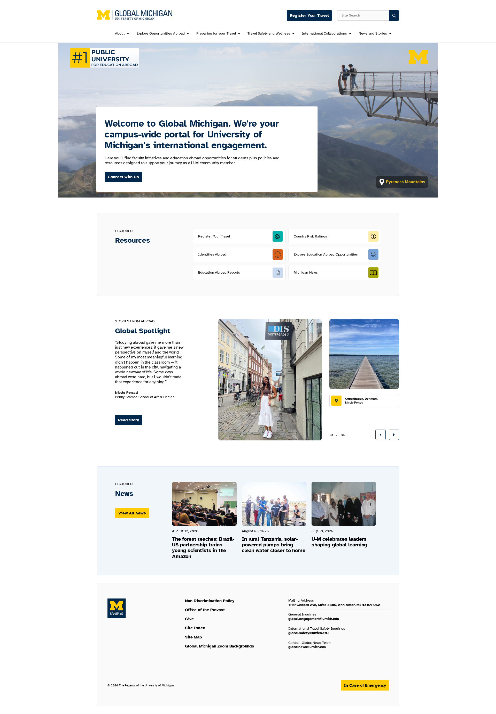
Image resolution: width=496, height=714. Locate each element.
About (120, 34)
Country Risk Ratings (310, 236)
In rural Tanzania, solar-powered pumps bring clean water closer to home (273, 545)
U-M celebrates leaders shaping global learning (339, 542)
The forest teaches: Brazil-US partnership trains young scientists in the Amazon (203, 548)
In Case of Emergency (365, 685)
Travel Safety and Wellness (268, 34)
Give (189, 618)
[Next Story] (394, 435)
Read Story (128, 420)
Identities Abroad (212, 254)
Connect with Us (123, 176)
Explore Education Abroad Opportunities (326, 254)
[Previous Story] (380, 435)
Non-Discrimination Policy (209, 600)
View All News (132, 513)
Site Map (193, 637)
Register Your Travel (309, 15)
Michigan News (306, 272)
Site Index (195, 627)
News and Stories (373, 34)
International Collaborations (324, 34)
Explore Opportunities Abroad (160, 34)
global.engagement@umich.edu (313, 619)
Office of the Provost (205, 609)
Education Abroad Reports (219, 272)
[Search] (394, 15)
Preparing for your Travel (216, 34)
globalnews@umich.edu (307, 647)
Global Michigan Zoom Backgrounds (219, 646)
